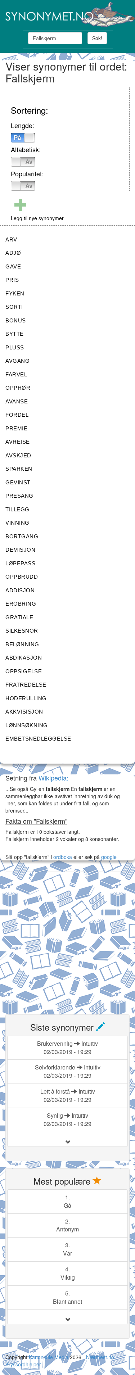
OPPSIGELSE (23, 671)
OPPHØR (17, 388)
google (109, 856)
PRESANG (19, 496)
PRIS (12, 280)
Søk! (97, 38)
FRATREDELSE (25, 685)
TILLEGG (17, 509)
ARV (11, 239)
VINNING (17, 523)
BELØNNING (22, 644)
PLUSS (14, 347)
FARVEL (16, 374)
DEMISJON (20, 550)
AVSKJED (18, 455)
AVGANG (17, 361)
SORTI (14, 307)
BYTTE (14, 334)
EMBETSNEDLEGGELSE (38, 739)
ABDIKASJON (23, 658)
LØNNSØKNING (26, 725)
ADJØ (13, 253)
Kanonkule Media (49, 1357)
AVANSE (16, 401)
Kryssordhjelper (23, 1364)
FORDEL (16, 415)
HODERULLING (26, 698)
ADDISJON (20, 590)
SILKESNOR (21, 631)
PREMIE (16, 428)
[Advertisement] (67, 938)
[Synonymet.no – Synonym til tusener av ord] (67, 14)
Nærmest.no (100, 1357)
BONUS (15, 320)
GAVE (13, 266)
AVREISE (17, 442)
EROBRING (20, 604)
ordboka (62, 856)
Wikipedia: (53, 777)
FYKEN (14, 293)
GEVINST (18, 482)
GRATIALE (19, 617)
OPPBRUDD (21, 577)
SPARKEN (18, 469)
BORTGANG (21, 536)
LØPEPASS (20, 563)
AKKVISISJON (24, 712)
